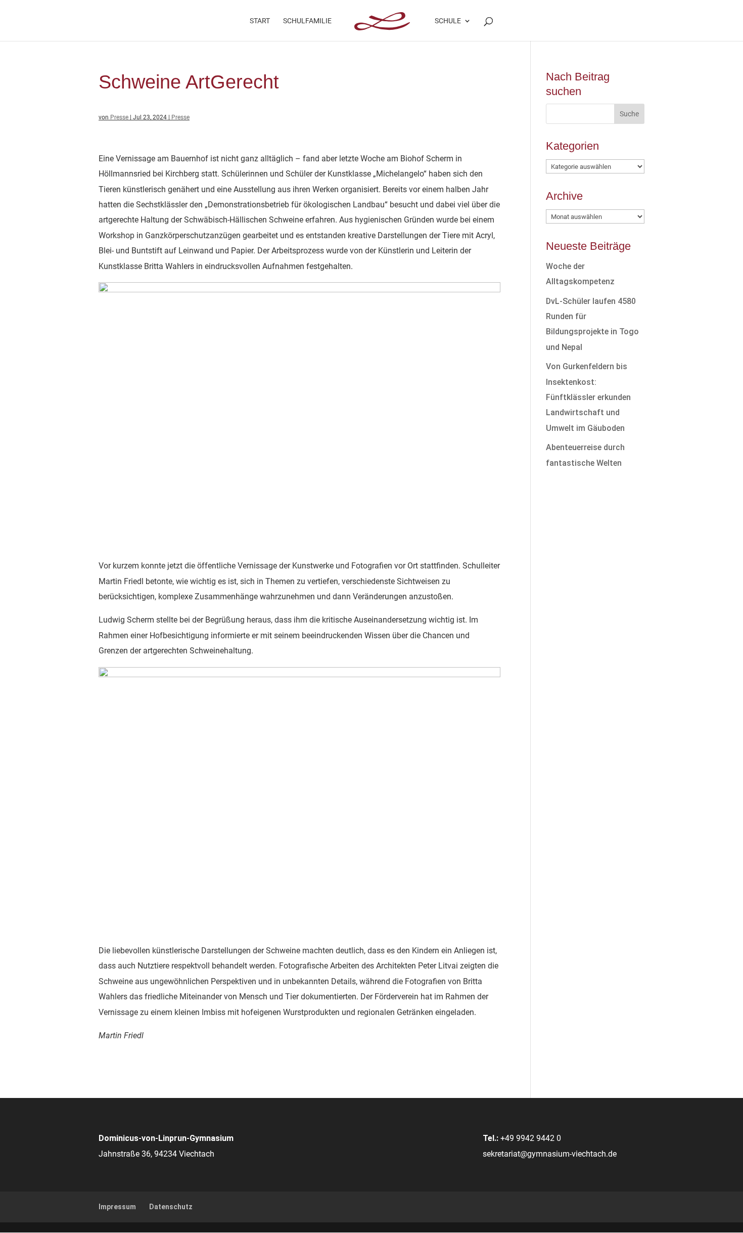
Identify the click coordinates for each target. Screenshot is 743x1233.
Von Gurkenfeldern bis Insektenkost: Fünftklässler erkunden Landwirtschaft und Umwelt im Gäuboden (588, 397)
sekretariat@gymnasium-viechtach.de (550, 1154)
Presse (119, 117)
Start (260, 21)
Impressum (117, 1207)
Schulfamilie (307, 21)
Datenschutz (171, 1207)
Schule (448, 21)
